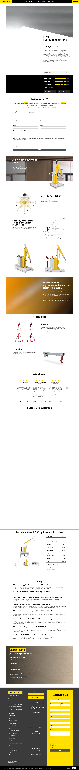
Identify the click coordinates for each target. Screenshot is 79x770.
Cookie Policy (16, 764)
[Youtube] (39, 733)
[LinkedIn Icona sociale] (32, 733)
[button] (50, 91)
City (41, 120)
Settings (68, 768)
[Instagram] (37, 733)
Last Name (29, 115)
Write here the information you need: (20, 130)
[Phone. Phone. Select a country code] (42, 127)
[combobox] (53, 113)
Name (51, 703)
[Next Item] (42, 547)
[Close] (77, 768)
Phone (41, 125)
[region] (67, 72)
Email (14, 125)
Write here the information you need (57, 729)
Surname (62, 703)
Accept (74, 768)
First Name (15, 115)
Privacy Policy (10, 764)
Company (42, 115)
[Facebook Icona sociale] (35, 733)
